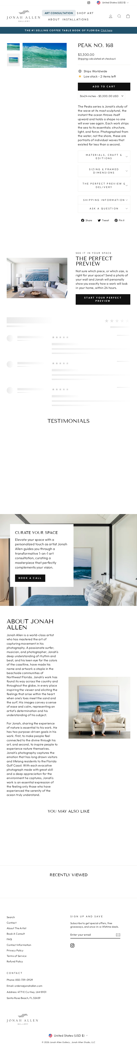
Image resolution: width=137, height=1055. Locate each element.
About (54, 19)
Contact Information (19, 944)
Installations (75, 19)
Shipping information (104, 200)
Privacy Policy (15, 950)
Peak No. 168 (20, 840)
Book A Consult (16, 933)
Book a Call (30, 578)
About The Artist (16, 928)
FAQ (9, 939)
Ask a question (104, 208)
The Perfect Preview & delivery (104, 185)
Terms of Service (16, 955)
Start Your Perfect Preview (103, 299)
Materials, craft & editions (104, 156)
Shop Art (85, 13)
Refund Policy (15, 961)
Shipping (83, 58)
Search (11, 917)
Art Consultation (59, 13)
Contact (11, 922)
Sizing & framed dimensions (104, 171)
